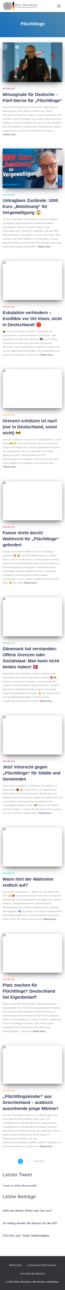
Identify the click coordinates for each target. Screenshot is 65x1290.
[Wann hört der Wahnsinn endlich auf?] (32, 847)
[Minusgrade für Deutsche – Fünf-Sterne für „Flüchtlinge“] (32, 62)
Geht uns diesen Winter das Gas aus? (27, 1210)
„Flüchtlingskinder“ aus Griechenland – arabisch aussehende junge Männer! (30, 1102)
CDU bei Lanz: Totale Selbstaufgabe (26, 1235)
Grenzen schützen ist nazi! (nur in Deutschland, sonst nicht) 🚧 (30, 426)
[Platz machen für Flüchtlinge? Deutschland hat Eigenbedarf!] (32, 953)
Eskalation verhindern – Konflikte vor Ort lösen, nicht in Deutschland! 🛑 (32, 318)
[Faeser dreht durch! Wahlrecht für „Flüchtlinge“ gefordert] (32, 501)
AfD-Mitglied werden (32, 1274)
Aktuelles (9, 89)
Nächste (39, 1161)
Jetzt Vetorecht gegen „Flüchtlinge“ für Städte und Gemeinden (31, 772)
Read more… (10, 134)
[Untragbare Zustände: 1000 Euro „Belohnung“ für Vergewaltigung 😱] (32, 168)
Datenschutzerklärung (42, 1265)
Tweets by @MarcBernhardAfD (20, 1185)
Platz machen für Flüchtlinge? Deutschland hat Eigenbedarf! (29, 991)
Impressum (15, 1265)
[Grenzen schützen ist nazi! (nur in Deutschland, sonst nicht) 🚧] (32, 388)
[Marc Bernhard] (21, 6)
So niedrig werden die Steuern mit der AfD (30, 1223)
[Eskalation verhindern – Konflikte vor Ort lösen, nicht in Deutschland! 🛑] (32, 280)
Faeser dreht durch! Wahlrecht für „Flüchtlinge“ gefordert (31, 538)
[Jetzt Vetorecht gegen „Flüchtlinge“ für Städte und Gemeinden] (32, 735)
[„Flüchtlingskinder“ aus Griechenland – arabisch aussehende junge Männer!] (32, 1064)
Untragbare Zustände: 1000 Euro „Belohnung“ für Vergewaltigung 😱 (30, 206)
